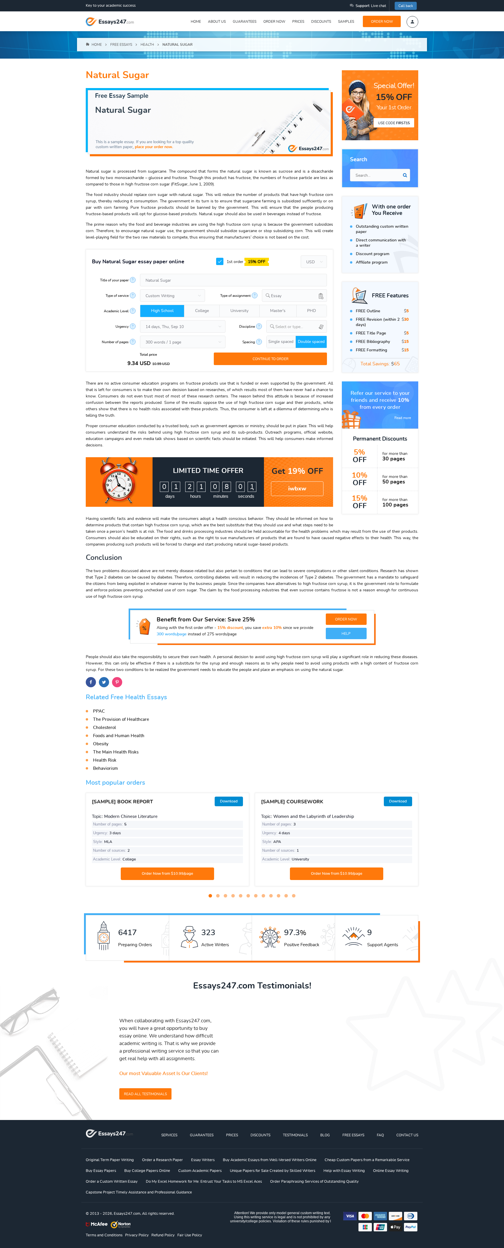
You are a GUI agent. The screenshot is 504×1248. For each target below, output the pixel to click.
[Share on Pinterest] (117, 682)
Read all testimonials (145, 1094)
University (239, 311)
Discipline (247, 326)
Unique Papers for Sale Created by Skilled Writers (272, 1171)
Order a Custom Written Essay (112, 1182)
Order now (274, 21)
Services (169, 1135)
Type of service (117, 295)
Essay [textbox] (276, 296)
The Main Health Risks (116, 752)
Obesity (100, 744)
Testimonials (295, 1135)
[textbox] (301, 327)
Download (229, 801)
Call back (405, 6)
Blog (325, 1135)
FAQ (380, 1135)
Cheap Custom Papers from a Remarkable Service (367, 1160)
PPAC (99, 711)
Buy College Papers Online (147, 1171)
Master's (278, 311)
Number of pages (115, 342)
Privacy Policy (137, 1235)
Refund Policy (163, 1235)
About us (217, 21)
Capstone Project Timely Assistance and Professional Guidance (139, 1192)
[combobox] (294, 295)
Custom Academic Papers (200, 1171)
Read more (402, 418)
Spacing (248, 342)
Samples (346, 21)
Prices (298, 21)
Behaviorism (105, 768)
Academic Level (116, 311)
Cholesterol (104, 727)
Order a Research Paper (162, 1160)
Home (196, 21)
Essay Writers (203, 1160)
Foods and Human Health (118, 736)
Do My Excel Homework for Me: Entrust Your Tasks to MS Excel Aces (204, 1182)
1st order (245, 262)
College (202, 311)
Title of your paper (114, 280)
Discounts (321, 21)
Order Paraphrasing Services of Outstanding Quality (314, 1182)
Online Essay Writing (391, 1171)
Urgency (122, 326)
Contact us (407, 1135)
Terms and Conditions (104, 1235)
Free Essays (353, 1135)
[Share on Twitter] (104, 682)
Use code (394, 123)
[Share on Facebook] (91, 682)
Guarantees (244, 21)
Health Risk (104, 760)
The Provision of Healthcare (121, 719)
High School (162, 311)
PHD (311, 311)
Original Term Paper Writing (110, 1160)
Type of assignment (235, 295)
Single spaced (280, 342)
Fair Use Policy (189, 1235)
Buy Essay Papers (101, 1171)
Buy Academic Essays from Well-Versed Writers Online (269, 1160)
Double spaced (311, 342)
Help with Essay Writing (344, 1171)
